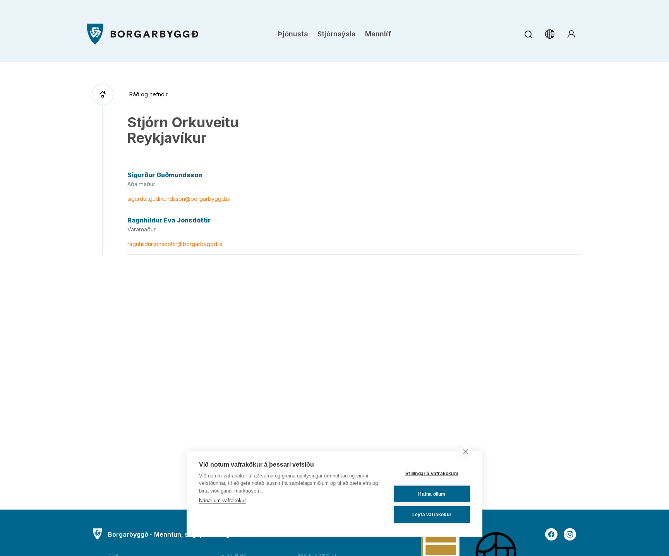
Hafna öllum (431, 494)
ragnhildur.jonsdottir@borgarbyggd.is (174, 244)
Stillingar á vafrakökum (431, 473)
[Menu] (142, 34)
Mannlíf (378, 34)
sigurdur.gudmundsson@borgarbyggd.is (178, 198)
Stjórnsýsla (336, 34)
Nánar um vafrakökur (222, 500)
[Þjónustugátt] (571, 34)
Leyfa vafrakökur (431, 514)
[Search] (528, 34)
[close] (465, 451)
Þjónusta (293, 34)
